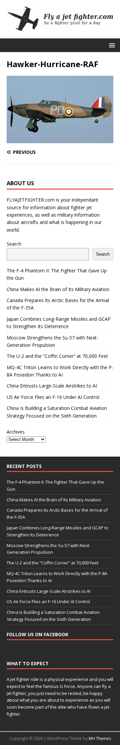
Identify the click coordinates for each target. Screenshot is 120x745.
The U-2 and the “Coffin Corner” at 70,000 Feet (57, 356)
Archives (16, 432)
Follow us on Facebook (37, 634)
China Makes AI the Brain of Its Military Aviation (58, 289)
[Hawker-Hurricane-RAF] (60, 139)
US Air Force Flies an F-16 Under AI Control (53, 397)
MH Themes (100, 738)
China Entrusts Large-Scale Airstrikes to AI (52, 386)
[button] (110, 45)
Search (14, 244)
